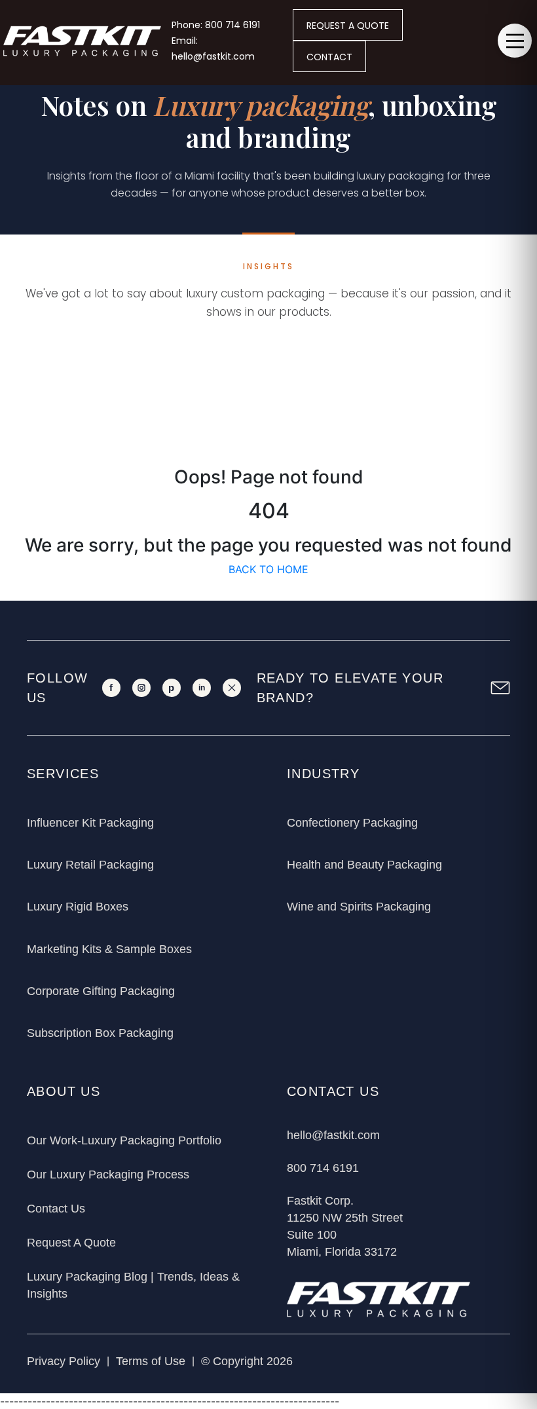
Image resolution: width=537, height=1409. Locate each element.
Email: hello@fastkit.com (213, 48)
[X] (232, 688)
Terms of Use (150, 1361)
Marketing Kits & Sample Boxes (109, 949)
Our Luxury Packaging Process (108, 1174)
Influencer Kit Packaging (90, 822)
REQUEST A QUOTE (347, 25)
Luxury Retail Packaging (90, 864)
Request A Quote (71, 1242)
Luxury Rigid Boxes (77, 906)
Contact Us (56, 1208)
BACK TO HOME (268, 569)
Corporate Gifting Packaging (101, 991)
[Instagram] (141, 688)
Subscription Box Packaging (100, 1033)
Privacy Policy (63, 1361)
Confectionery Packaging (352, 822)
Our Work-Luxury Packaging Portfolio (124, 1140)
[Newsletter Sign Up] (500, 688)
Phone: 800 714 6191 (216, 24)
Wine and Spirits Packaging (359, 906)
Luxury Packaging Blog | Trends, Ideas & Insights (133, 1285)
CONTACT (329, 57)
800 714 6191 (323, 1167)
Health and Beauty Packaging (364, 864)
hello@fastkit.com (333, 1135)
